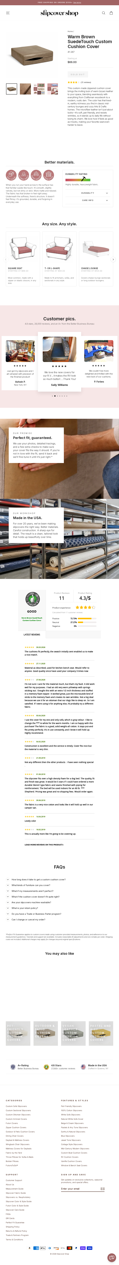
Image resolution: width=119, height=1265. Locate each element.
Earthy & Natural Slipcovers (73, 1132)
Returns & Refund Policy (16, 1231)
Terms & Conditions (14, 1240)
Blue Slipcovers (68, 1136)
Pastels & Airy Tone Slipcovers (74, 1127)
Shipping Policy (12, 1227)
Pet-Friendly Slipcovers (71, 1106)
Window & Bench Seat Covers (74, 1165)
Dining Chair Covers (15, 1136)
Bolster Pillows (12, 1161)
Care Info (87, 200)
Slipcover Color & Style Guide (18, 1201)
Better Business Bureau (28, 1068)
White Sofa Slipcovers (70, 1115)
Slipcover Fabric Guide (16, 1193)
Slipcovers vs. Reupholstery (18, 1197)
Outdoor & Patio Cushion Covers (20, 1132)
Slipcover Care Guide (15, 1210)
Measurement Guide (14, 1189)
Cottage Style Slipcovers (71, 1144)
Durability (87, 193)
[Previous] (5, 259)
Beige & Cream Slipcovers (72, 1123)
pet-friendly (89, 112)
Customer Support (14, 1180)
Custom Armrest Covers (16, 1119)
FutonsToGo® (12, 1165)
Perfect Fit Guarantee (15, 1222)
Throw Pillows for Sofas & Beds (19, 1157)
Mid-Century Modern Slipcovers (75, 1148)
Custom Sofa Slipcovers (16, 1106)
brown (102, 91)
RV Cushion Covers (69, 1157)
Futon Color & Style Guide (17, 1206)
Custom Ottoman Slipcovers (18, 1115)
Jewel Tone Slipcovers (71, 1140)
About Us (10, 1184)
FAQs (8, 1214)
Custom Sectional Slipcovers (18, 1110)
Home (70, 31)
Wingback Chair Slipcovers (17, 1144)
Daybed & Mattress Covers (17, 1140)
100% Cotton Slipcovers (71, 1110)
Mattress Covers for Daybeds (18, 1148)
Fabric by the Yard (14, 1153)
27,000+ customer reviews (63, 1068)
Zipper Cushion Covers (16, 1127)
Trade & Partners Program (17, 1235)
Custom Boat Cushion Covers (74, 1153)
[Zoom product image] (32, 55)
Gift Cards (10, 1218)
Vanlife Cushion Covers (71, 1161)
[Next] (113, 259)
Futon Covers (12, 1123)
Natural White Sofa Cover (72, 1119)
